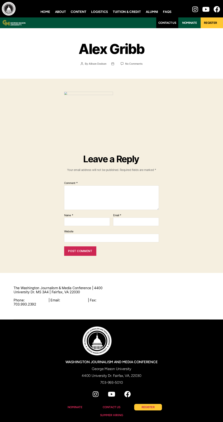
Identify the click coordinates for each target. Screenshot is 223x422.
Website (68, 231)
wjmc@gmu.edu (74, 300)
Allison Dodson (97, 63)
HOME (45, 12)
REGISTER (148, 407)
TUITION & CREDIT (127, 12)
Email (117, 215)
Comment (71, 183)
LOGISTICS (99, 12)
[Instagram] (195, 9)
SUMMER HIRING (111, 415)
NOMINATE (75, 407)
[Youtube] (205, 9)
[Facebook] (127, 394)
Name (68, 215)
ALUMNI (152, 12)
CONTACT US (111, 407)
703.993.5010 (36, 300)
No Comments (133, 63)
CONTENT (78, 12)
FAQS (167, 12)
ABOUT (60, 12)
